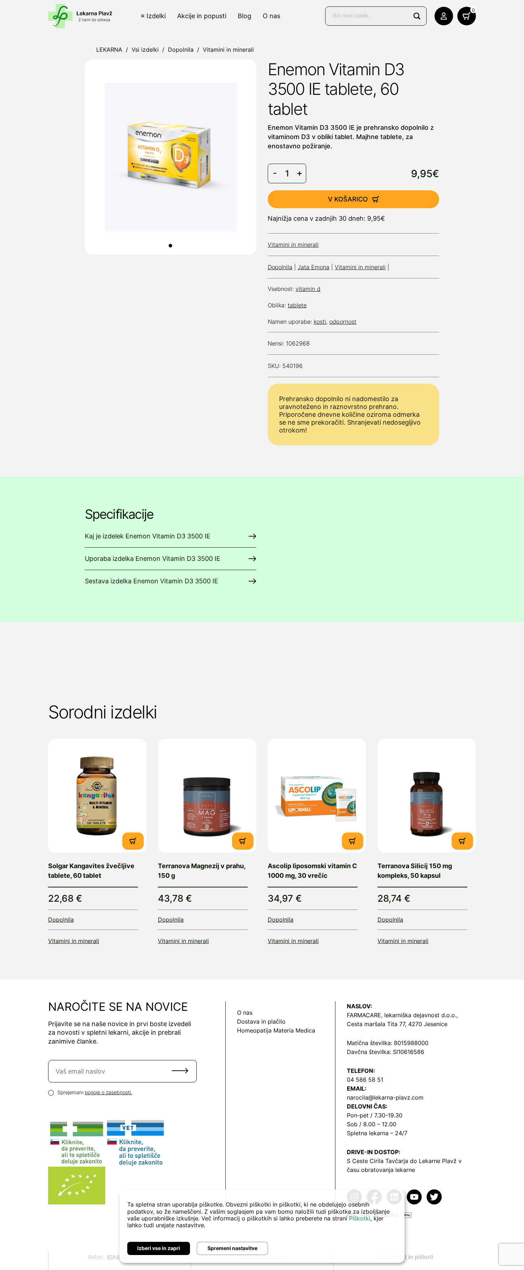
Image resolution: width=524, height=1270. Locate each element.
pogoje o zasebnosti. (108, 1092)
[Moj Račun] (444, 16)
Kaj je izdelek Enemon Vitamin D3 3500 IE (147, 536)
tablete (297, 305)
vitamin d (308, 288)
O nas (271, 16)
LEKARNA (109, 49)
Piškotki (359, 1218)
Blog (244, 16)
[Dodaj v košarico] (133, 841)
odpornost (342, 321)
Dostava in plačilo (261, 1021)
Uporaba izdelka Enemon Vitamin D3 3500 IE (152, 558)
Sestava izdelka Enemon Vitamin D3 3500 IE (151, 581)
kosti (320, 321)
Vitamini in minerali (228, 49)
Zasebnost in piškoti (405, 1256)
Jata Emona (313, 267)
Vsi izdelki (145, 49)
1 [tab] (170, 245)
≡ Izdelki (153, 16)
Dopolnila (181, 49)
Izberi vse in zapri (158, 1248)
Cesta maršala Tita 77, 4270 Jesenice (397, 1024)
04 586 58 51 (365, 1079)
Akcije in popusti (201, 16)
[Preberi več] (97, 795)
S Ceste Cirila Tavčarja (377, 1160)
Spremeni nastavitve (232, 1248)
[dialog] (262, 1226)
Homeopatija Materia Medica (276, 1030)
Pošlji (180, 1071)
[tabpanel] (171, 157)
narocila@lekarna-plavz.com (385, 1097)
